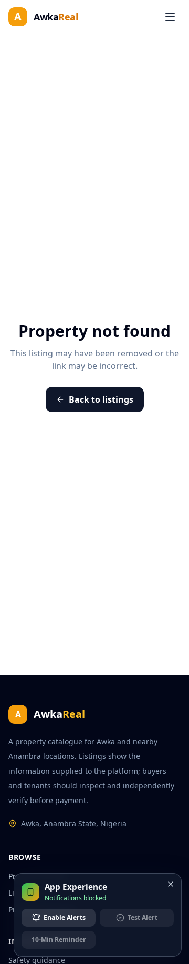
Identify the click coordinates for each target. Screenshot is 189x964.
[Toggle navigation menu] (170, 16)
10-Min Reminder (59, 939)
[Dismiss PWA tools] (170, 884)
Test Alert (143, 917)
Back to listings (101, 399)
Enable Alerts (65, 917)
